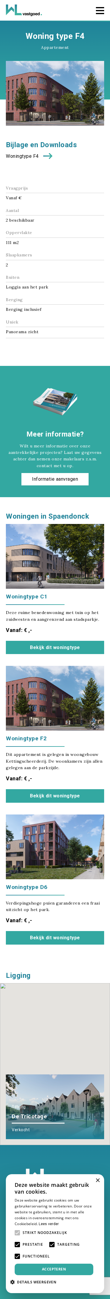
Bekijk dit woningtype (55, 647)
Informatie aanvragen (55, 479)
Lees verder (49, 1224)
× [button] (97, 1180)
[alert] (55, 1233)
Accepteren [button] (54, 1269)
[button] (66, 1032)
